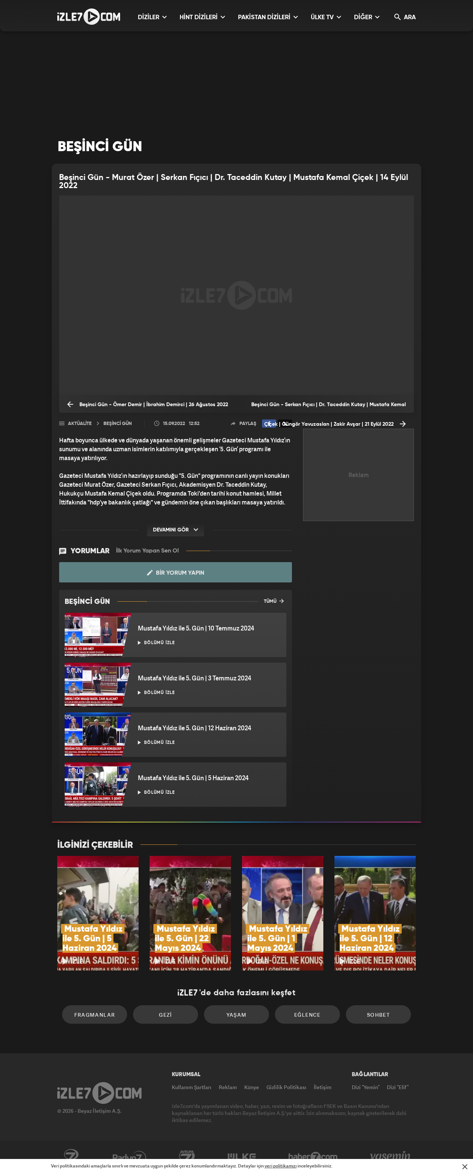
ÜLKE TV (323, 17)
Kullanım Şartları (191, 1087)
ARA (409, 17)
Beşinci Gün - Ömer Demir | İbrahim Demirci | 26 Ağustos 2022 (153, 404)
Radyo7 (129, 1157)
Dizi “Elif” (398, 1087)
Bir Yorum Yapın (179, 573)
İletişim (322, 1087)
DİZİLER (149, 17)
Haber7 (313, 1157)
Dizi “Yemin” (366, 1087)
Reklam (228, 1087)
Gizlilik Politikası (286, 1087)
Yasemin (391, 1157)
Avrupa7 (187, 1157)
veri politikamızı (281, 1166)
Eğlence (307, 1014)
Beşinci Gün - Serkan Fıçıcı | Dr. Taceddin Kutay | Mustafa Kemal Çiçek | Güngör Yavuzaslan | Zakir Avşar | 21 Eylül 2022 (328, 407)
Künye (251, 1087)
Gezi (165, 1014)
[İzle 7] (88, 16)
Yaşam (237, 1014)
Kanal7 (71, 1157)
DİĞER (364, 17)
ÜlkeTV (242, 1157)
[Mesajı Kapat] (464, 1166)
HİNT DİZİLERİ (199, 17)
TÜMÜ (271, 601)
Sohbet (378, 1014)
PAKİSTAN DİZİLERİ (265, 17)
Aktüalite (80, 423)
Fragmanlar (94, 1014)
